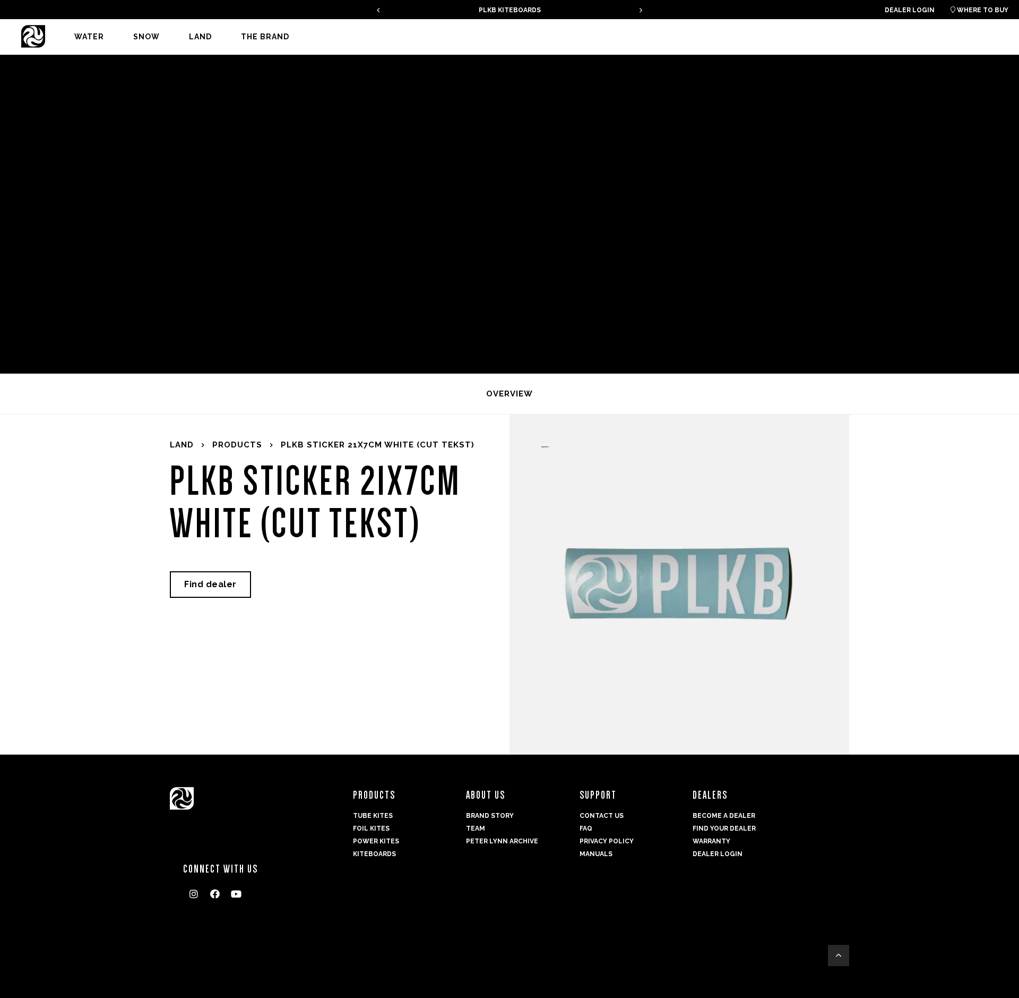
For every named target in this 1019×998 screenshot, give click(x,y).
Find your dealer (724, 828)
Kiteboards (374, 854)
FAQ (586, 828)
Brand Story (490, 815)
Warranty (711, 841)
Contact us (602, 815)
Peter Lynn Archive (502, 841)
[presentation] (378, 10)
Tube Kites (373, 815)
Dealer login (910, 10)
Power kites (376, 841)
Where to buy (979, 10)
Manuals (596, 854)
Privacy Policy (607, 841)
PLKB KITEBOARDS (510, 10)
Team (475, 828)
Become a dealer (724, 815)
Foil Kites (371, 828)
